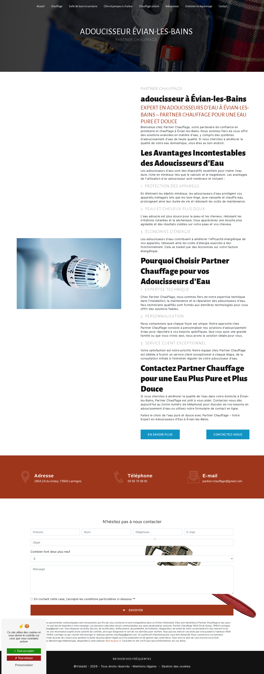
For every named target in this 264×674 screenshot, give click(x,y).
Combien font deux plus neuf (50, 551)
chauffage (56, 6)
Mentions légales (144, 666)
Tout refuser (25, 658)
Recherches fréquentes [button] (132, 659)
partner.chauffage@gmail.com (222, 481)
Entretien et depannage (198, 6)
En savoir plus (160, 434)
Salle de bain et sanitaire (83, 6)
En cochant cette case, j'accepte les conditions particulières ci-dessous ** (84, 599)
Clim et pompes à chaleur (118, 6)
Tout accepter (25, 650)
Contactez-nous (228, 434)
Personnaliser (24, 665)
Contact (223, 6)
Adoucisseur (172, 6)
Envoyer (136, 610)
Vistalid (81, 666)
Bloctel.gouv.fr (113, 640)
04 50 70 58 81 (137, 481)
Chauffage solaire (149, 6)
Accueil (41, 6)
